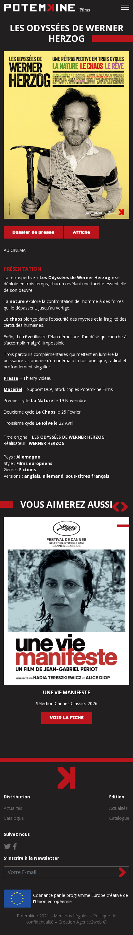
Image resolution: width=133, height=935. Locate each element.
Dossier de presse (33, 232)
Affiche (81, 232)
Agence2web (89, 922)
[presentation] (115, 506)
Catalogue (14, 818)
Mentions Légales (71, 916)
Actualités (13, 808)
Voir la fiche (67, 717)
